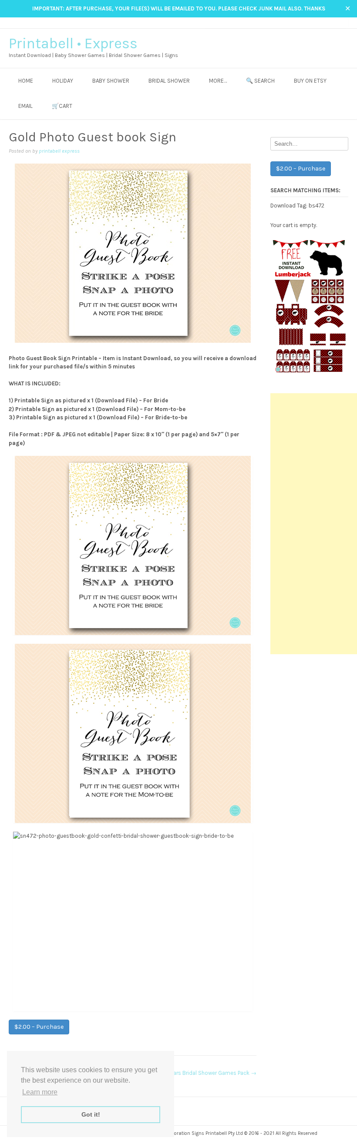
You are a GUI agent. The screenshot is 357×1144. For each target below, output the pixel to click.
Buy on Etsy (310, 80)
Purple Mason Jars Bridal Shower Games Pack (196, 1073)
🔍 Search (260, 80)
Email (25, 106)
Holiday (62, 80)
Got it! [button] (90, 1114)
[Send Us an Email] (311, 22)
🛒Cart (62, 106)
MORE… (218, 80)
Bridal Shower (169, 80)
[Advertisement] (313, 523)
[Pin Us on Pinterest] (336, 22)
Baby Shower (110, 80)
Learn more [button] (39, 1092)
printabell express (59, 151)
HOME (25, 80)
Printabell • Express (73, 43)
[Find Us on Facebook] (319, 22)
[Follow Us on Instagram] (327, 22)
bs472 (316, 205)
